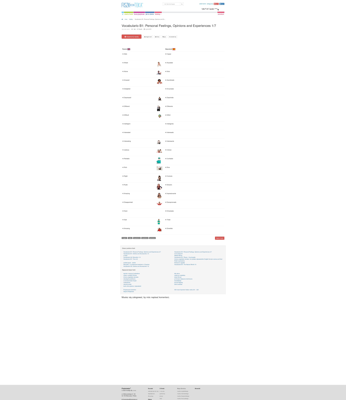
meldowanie (126, 282)
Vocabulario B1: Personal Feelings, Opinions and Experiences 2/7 (142, 252)
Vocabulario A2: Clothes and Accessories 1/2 (136, 266)
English (124, 238)
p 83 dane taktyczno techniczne (183, 279)
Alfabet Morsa (178, 255)
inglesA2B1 (148, 29)
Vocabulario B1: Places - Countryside (184, 257)
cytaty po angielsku (179, 275)
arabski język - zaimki (129, 263)
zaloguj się (210, 4)
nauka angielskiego (182, 391)
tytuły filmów (177, 277)
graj (165, 36)
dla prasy (150, 396)
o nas (161, 391)
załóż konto (202, 4)
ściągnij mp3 (148, 36)
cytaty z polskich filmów (130, 275)
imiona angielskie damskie (130, 277)
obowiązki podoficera (129, 279)
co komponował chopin (130, 281)
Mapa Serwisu (181, 388)
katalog (157, 14)
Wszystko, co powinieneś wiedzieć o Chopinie (136, 264)
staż (161, 398)
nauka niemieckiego (183, 394)
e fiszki (125, 255)
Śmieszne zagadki (179, 263)
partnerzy (162, 394)
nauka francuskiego (182, 398)
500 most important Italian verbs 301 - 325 (186, 290)
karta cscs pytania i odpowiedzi (132, 286)
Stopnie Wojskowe (128, 291)
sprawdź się (173, 36)
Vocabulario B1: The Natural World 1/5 (185, 264)
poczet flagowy (178, 282)
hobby (130, 238)
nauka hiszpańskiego (183, 396)
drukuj (157, 36)
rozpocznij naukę (132, 36)
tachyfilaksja (177, 281)
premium (221, 14)
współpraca (151, 394)
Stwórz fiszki (219, 238)
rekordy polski (127, 284)
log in (216, 4)
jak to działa (150, 14)
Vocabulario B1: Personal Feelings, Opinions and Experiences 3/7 (193, 252)
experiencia (137, 238)
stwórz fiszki (128, 14)
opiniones (152, 238)
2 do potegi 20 (178, 254)
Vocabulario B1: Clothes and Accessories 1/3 (136, 254)
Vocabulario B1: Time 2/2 (130, 259)
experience (145, 238)
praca (161, 396)
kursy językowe (139, 14)
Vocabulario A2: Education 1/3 (132, 257)
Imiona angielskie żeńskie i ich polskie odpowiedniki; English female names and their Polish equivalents (198, 260)
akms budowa (178, 284)
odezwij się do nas (153, 391)
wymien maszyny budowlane (131, 273)
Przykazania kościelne (129, 290)
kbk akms (177, 273)
